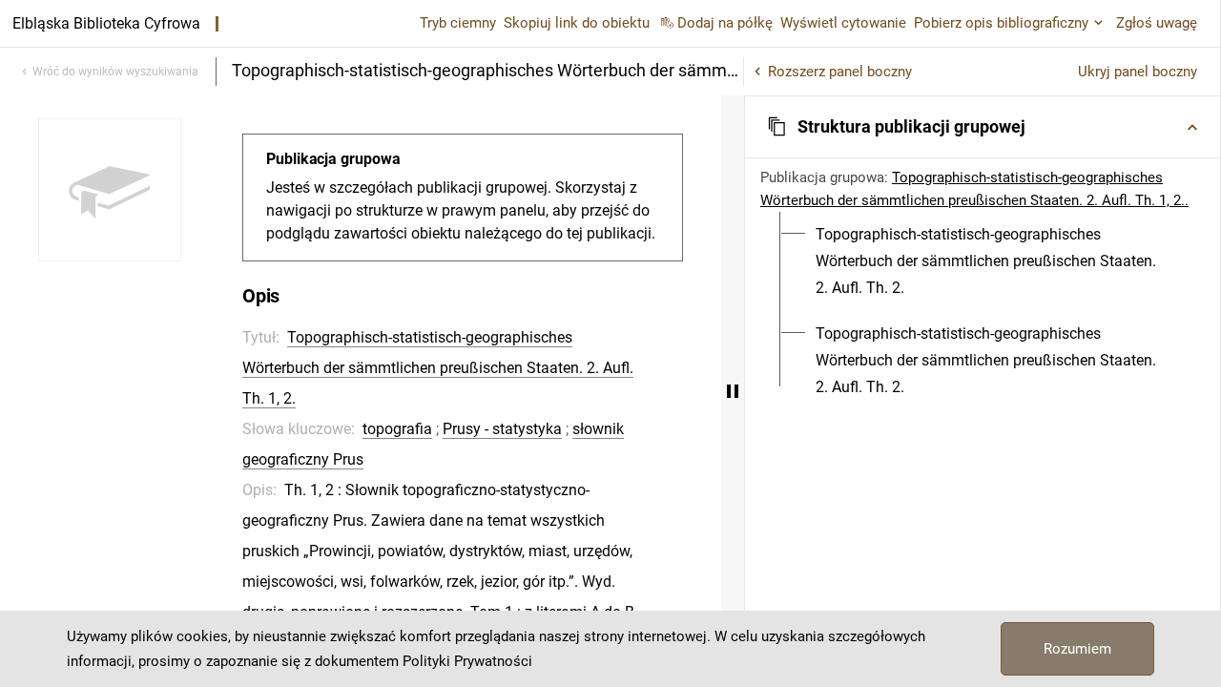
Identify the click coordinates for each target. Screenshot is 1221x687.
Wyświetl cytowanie (843, 22)
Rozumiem (1077, 648)
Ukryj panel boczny (1137, 71)
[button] (982, 126)
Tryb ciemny (458, 22)
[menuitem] (993, 261)
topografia (397, 429)
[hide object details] (732, 391)
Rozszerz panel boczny (840, 71)
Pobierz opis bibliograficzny (1001, 22)
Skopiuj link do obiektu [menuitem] (577, 22)
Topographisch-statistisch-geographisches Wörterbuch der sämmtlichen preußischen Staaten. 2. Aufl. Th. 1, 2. (437, 367)
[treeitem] (982, 261)
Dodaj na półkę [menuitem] (725, 22)
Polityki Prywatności (467, 661)
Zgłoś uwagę (1156, 22)
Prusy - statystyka (502, 429)
